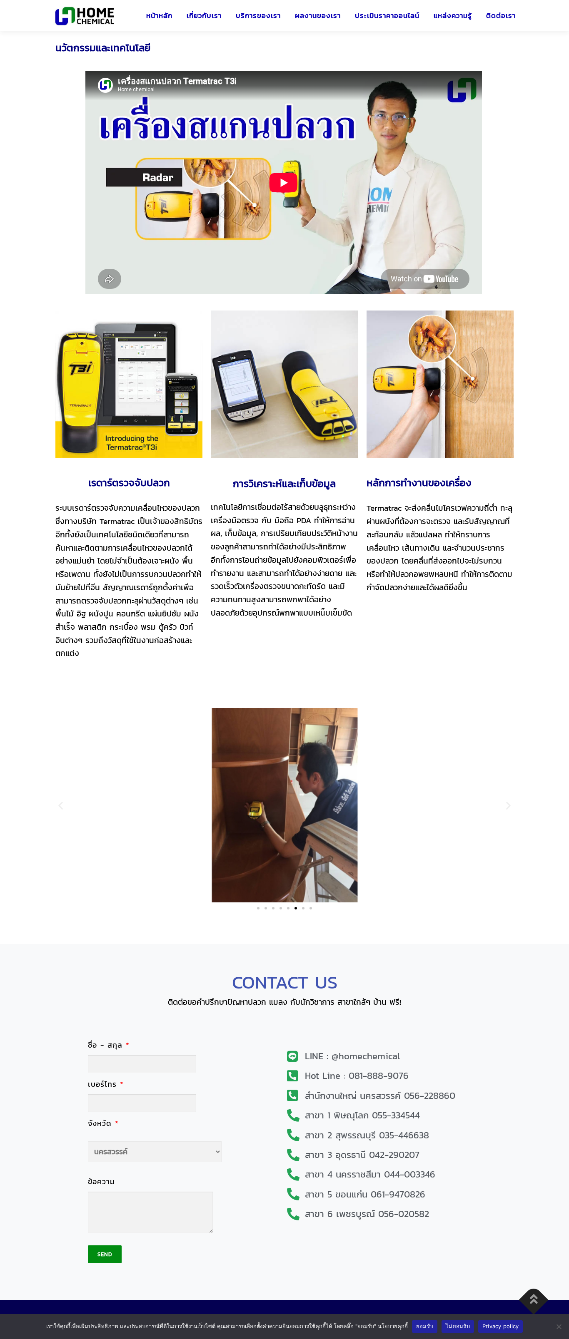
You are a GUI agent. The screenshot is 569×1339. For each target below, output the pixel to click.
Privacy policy (500, 1326)
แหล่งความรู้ (453, 15)
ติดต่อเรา (501, 15)
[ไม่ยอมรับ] (558, 1326)
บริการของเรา (258, 15)
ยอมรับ (424, 1326)
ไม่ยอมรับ (458, 1326)
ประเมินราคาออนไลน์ (387, 15)
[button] (60, 805)
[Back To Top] (534, 1299)
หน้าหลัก (159, 15)
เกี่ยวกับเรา (204, 15)
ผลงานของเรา (318, 15)
